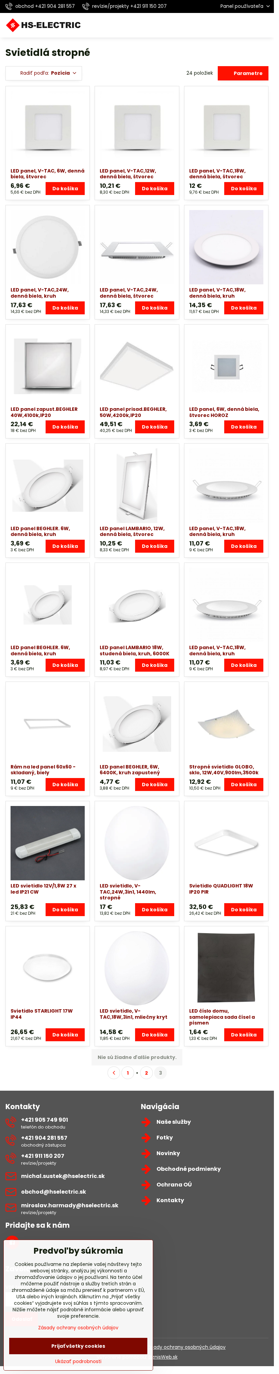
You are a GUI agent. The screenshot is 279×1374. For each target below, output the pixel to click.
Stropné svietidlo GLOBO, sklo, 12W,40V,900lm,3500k (224, 769)
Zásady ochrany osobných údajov (185, 1347)
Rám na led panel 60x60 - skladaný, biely (43, 769)
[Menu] (266, 25)
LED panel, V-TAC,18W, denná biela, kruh (217, 292)
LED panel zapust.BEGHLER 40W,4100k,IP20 (44, 412)
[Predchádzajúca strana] (114, 1072)
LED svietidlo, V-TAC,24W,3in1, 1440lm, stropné (128, 891)
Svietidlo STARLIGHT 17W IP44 (42, 1013)
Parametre (248, 73)
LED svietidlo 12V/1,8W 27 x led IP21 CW (43, 888)
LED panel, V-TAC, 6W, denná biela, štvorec (47, 173)
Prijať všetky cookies (78, 1346)
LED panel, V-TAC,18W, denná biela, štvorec (217, 173)
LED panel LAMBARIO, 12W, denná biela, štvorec (132, 531)
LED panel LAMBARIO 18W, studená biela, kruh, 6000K (134, 650)
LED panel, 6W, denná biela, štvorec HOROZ (224, 412)
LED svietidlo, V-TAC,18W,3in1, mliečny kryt (133, 1013)
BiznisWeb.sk (163, 1357)
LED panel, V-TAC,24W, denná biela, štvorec (129, 292)
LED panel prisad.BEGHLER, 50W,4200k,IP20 (133, 412)
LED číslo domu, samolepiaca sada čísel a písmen (222, 1016)
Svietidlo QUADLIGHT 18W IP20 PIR (221, 888)
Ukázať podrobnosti (78, 1361)
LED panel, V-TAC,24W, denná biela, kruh (40, 292)
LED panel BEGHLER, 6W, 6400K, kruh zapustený (130, 769)
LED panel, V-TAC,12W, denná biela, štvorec (128, 173)
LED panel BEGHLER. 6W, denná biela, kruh (40, 531)
